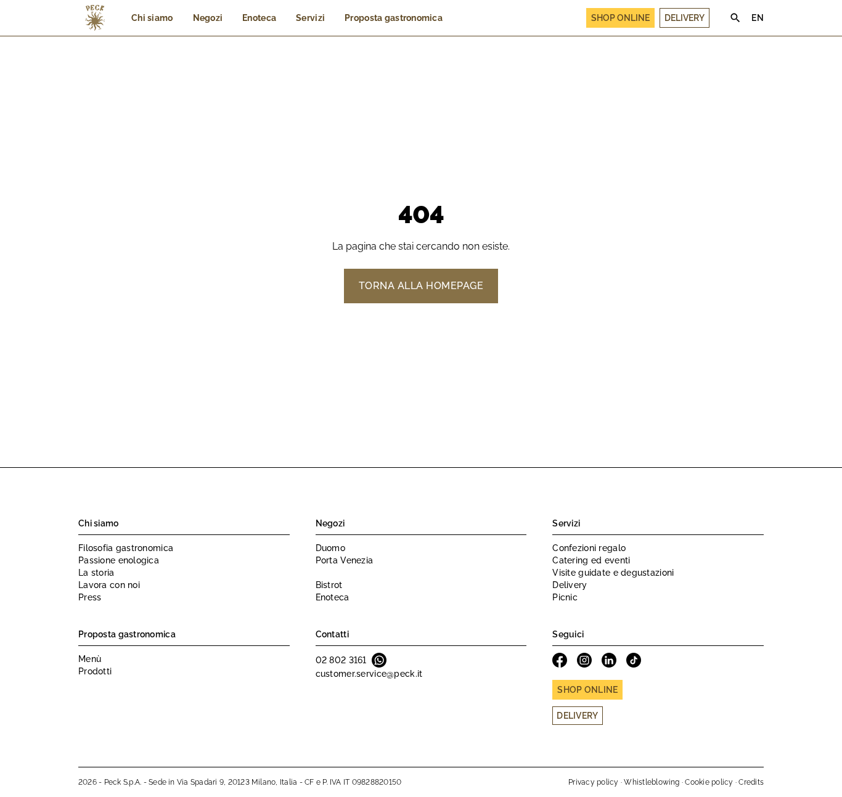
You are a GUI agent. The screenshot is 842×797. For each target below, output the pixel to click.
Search (735, 18)
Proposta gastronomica (394, 18)
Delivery (684, 18)
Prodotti (95, 671)
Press (89, 597)
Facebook (559, 660)
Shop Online (620, 18)
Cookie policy (709, 782)
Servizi (310, 18)
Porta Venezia (345, 560)
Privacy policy (593, 782)
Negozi (208, 18)
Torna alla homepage (421, 286)
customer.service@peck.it (369, 674)
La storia (96, 573)
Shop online (587, 690)
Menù (89, 659)
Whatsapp (379, 660)
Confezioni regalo (589, 548)
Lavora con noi (109, 585)
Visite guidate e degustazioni (613, 573)
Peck (95, 18)
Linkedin (609, 660)
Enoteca (259, 18)
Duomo (330, 548)
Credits (751, 782)
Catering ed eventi (591, 560)
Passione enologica (118, 560)
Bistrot (329, 585)
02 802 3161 (341, 660)
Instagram (584, 660)
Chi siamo (152, 18)
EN (757, 18)
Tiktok (633, 660)
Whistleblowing (651, 782)
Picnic (565, 597)
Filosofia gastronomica (125, 548)
